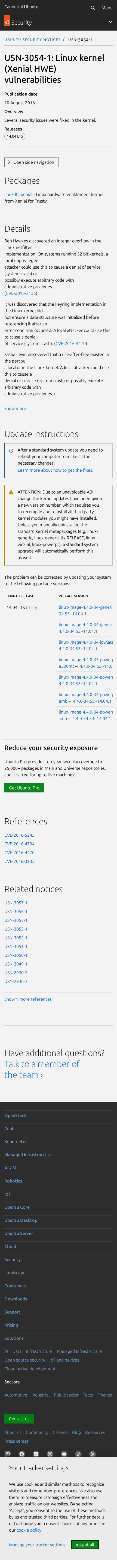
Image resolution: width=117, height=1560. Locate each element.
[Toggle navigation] (110, 21)
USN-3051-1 (15, 946)
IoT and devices (64, 1359)
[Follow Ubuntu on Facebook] (23, 1455)
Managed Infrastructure (80, 1351)
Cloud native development (30, 1368)
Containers (15, 1285)
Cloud (10, 1246)
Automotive (15, 1394)
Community (37, 1432)
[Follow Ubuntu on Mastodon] (8, 1455)
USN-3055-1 (15, 920)
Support (12, 1311)
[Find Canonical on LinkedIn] (37, 1455)
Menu (107, 7)
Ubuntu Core (17, 1207)
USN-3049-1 (15, 963)
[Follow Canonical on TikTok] (79, 1455)
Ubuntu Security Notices (32, 39)
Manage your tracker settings (37, 1544)
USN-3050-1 (15, 955)
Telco (88, 1394)
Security (12, 1259)
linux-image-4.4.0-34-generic (86, 607)
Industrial (41, 1394)
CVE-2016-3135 (21, 293)
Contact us (19, 1418)
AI (6, 1351)
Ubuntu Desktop (20, 1220)
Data (17, 1351)
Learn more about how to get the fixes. (55, 470)
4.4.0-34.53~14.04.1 (78, 631)
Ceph (9, 1128)
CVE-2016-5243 (19, 835)
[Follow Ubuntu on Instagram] (51, 1455)
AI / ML (11, 1167)
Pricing (11, 1325)
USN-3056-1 (15, 911)
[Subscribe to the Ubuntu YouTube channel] (65, 1455)
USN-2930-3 (15, 981)
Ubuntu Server (18, 1233)
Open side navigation (33, 162)
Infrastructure (39, 1351)
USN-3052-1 (15, 937)
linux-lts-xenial (18, 194)
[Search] (92, 7)
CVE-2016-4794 (19, 843)
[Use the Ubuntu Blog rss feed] (93, 1455)
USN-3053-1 (15, 928)
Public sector (66, 1394)
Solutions (13, 1338)
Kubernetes (15, 1141)
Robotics (13, 1180)
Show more (15, 408)
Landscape (15, 1272)
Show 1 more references (28, 999)
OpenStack (15, 1115)
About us (12, 1432)
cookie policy (29, 1530)
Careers (60, 1432)
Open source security (24, 1359)
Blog (76, 1432)
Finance (104, 1394)
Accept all (85, 1544)
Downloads (15, 1298)
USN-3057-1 (15, 902)
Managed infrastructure (28, 1154)
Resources (95, 1432)
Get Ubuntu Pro (24, 787)
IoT (7, 1193)
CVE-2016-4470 (71, 343)
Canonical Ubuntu (21, 6)
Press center (16, 1441)
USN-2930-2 (15, 972)
